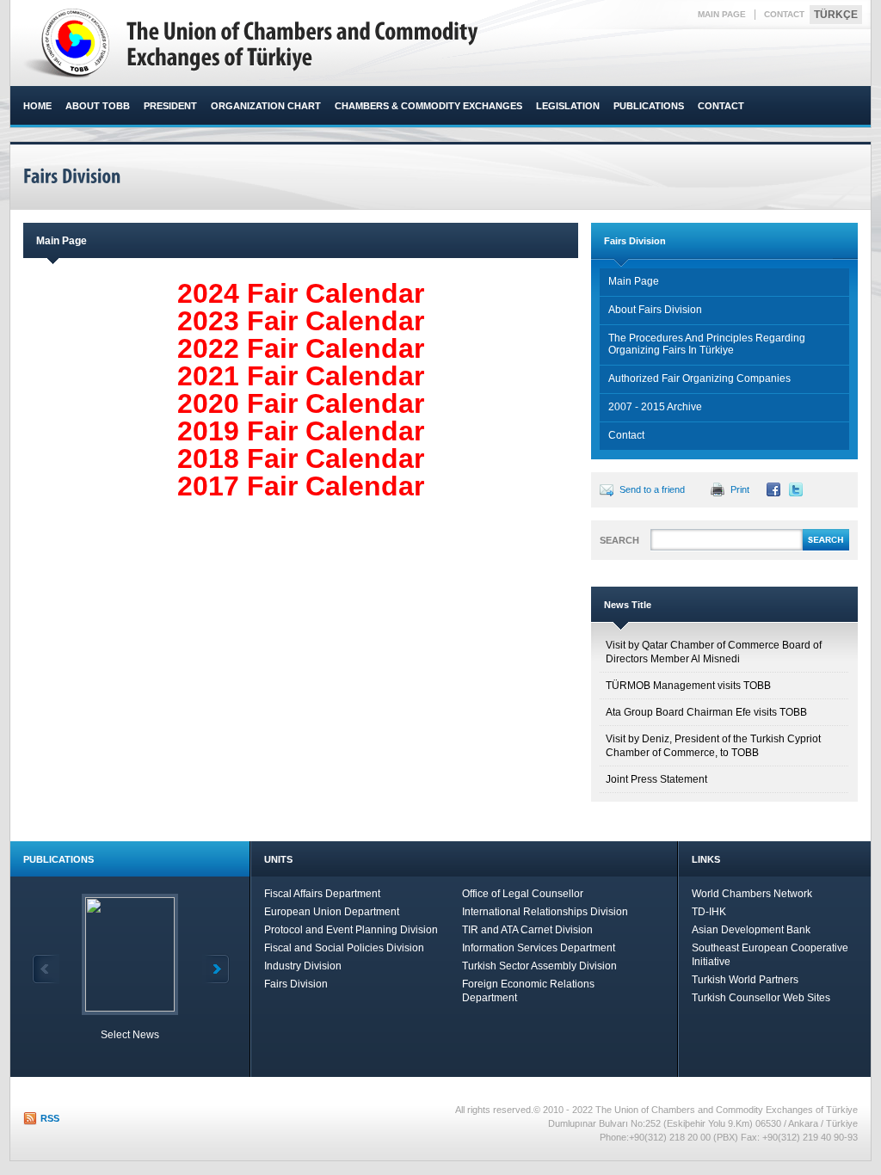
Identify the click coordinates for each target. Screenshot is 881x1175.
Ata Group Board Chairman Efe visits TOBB (706, 712)
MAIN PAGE (722, 14)
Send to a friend (652, 489)
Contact (626, 435)
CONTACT (784, 14)
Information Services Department (538, 948)
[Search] (826, 548)
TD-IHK (709, 912)
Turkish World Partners (745, 980)
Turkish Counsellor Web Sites (761, 998)
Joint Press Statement (656, 779)
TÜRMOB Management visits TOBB (688, 686)
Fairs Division (296, 984)
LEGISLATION (568, 106)
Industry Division (303, 966)
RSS (49, 1118)
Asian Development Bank (751, 930)
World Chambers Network (752, 894)
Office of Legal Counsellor (522, 894)
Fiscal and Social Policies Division (344, 948)
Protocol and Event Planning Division (351, 930)
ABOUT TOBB (97, 106)
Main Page (633, 281)
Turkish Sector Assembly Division (539, 966)
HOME (37, 106)
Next (216, 969)
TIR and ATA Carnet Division (527, 930)
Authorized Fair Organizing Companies (699, 378)
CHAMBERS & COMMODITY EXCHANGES (428, 106)
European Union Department (331, 912)
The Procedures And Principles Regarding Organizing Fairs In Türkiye (706, 344)
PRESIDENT (170, 106)
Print (739, 489)
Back (45, 969)
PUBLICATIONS (648, 106)
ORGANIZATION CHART (266, 106)
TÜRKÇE (836, 15)
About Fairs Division (655, 310)
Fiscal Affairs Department (322, 894)
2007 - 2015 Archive (655, 407)
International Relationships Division (545, 912)
